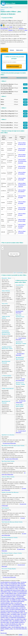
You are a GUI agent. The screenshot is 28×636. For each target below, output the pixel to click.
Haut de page (4, 633)
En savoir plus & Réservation (9, 443)
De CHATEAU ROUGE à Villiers (11, 607)
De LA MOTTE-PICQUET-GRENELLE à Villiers (14, 595)
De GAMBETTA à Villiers (15, 599)
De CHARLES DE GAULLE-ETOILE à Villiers (14, 590)
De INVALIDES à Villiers (18, 615)
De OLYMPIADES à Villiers (18, 604)
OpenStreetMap (20, 272)
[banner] (10, 3)
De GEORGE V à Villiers (18, 620)
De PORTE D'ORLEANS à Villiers (17, 609)
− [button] (2, 249)
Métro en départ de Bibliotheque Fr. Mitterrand (22, 185)
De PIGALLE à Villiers (14, 625)
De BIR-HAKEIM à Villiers (11, 593)
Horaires (4, 50)
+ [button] (2, 246)
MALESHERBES (4, 28)
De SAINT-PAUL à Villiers (20, 619)
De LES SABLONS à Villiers (18, 627)
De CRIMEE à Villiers (15, 614)
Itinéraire (12, 50)
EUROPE (10, 30)
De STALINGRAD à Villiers (17, 612)
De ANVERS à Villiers (9, 619)
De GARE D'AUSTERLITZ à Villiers (12, 585)
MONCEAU (21, 28)
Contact (20, 634)
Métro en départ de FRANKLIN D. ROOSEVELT (22, 226)
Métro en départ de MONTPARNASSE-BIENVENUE (22, 161)
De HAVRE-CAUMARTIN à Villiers (8, 596)
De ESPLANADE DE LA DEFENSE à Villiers (10, 582)
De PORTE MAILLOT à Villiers (11, 588)
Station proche (19, 50)
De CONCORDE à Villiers (6, 620)
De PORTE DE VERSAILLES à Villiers (12, 624)
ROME (10, 27)
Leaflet (14, 272)
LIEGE (25, 30)
